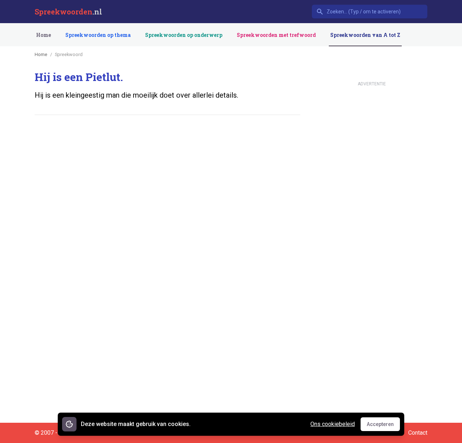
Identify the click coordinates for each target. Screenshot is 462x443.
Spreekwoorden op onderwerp (183, 34)
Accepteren (383, 426)
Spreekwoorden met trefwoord (276, 34)
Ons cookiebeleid (332, 424)
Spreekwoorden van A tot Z (365, 34)
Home (43, 34)
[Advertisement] (166, 143)
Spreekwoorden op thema (98, 34)
